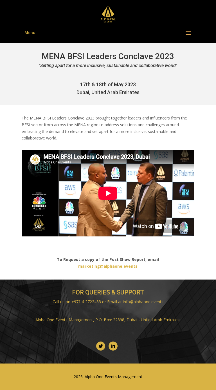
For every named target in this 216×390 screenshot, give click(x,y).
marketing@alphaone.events (108, 266)
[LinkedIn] (113, 346)
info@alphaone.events (143, 301)
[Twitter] (100, 346)
